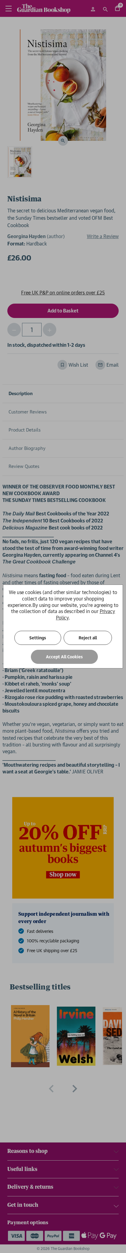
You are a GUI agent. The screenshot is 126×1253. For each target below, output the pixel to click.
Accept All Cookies (64, 657)
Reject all (88, 638)
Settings (37, 638)
